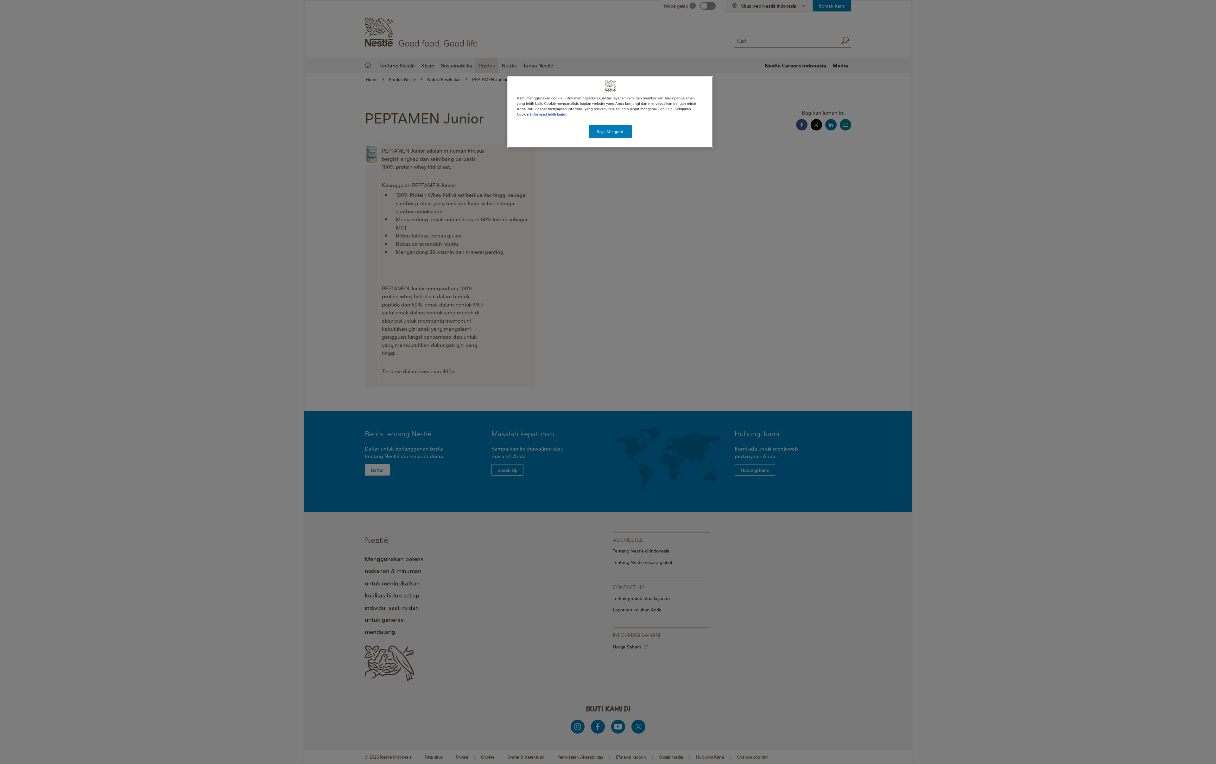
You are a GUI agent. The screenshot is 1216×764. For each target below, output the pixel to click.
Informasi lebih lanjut (548, 114)
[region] (610, 112)
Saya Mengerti (610, 131)
